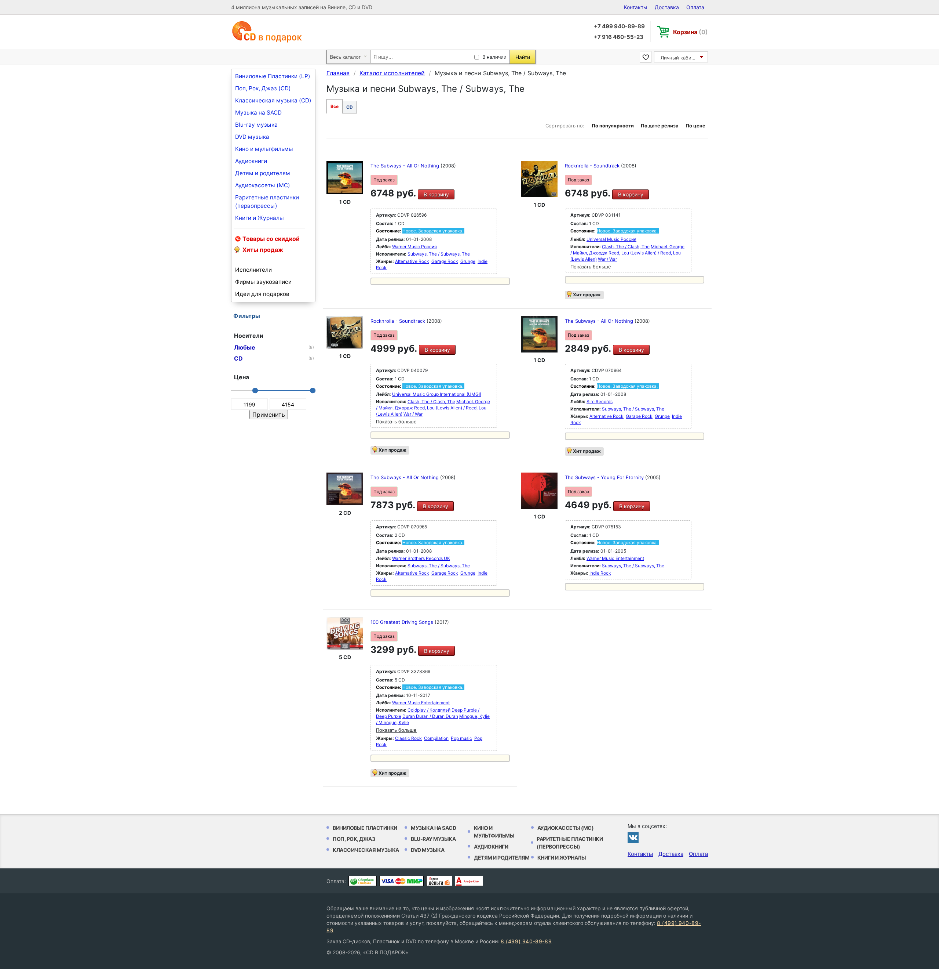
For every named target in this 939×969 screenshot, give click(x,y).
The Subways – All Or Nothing (405, 166)
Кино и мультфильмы (264, 148)
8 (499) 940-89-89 (526, 941)
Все (334, 106)
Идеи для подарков (262, 293)
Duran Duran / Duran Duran (430, 716)
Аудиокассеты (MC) (262, 185)
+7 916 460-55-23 (618, 36)
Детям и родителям (262, 173)
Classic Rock (408, 738)
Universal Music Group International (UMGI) (436, 394)
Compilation (436, 738)
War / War (607, 259)
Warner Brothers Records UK (421, 558)
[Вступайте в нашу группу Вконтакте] (633, 837)
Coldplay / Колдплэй (429, 710)
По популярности (613, 126)
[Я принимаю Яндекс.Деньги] (439, 881)
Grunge (467, 261)
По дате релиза (660, 126)
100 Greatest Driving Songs (402, 622)
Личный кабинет (680, 58)
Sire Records (600, 401)
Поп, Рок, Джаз (354, 839)
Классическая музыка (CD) (273, 100)
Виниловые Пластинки (365, 828)
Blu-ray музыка (256, 124)
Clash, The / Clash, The (626, 246)
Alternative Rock (412, 261)
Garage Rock (444, 261)
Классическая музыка (366, 850)
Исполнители (253, 269)
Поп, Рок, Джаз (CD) (263, 88)
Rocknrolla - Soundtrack (593, 166)
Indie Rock (600, 573)
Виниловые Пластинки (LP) (272, 76)
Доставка (667, 7)
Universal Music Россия (611, 239)
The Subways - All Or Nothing (600, 321)
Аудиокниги (251, 161)
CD (349, 107)
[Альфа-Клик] (469, 881)
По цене (695, 126)
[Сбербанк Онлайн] (362, 881)
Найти (522, 57)
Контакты (635, 7)
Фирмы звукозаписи (263, 281)
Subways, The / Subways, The (439, 254)
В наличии (494, 57)
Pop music (461, 738)
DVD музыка (252, 136)
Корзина (690, 32)
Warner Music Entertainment (615, 558)
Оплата (695, 7)
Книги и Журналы (259, 217)
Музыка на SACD (258, 112)
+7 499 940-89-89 (619, 26)
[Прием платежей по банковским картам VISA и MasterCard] (401, 881)
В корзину (436, 194)
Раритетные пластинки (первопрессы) (267, 201)
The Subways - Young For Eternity (605, 477)
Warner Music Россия (414, 246)
